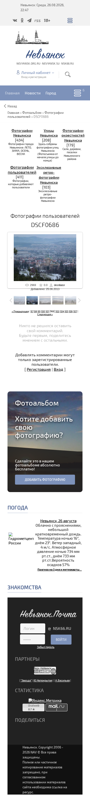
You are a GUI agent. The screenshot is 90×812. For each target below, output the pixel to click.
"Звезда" (26, 680)
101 (47, 311)
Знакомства (24, 587)
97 (32, 311)
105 (66, 311)
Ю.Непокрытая (43, 680)
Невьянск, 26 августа (58, 520)
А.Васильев (62, 680)
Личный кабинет (35, 72)
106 (71, 311)
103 (58, 311)
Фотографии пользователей (22, 169)
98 (35, 311)
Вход (58, 369)
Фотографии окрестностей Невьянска (73, 135)
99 (39, 311)
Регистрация (39, 369)
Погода (18, 507)
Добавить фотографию (45, 480)
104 (62, 311)
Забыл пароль (45, 647)
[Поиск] (68, 74)
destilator (59, 285)
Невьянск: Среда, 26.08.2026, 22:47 (42, 7)
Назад (12, 106)
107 (75, 311)
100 (43, 311)
